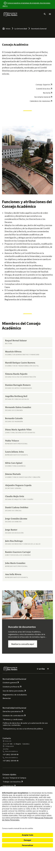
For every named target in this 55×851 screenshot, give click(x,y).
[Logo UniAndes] (11, 14)
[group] (27, 342)
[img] (11, 14)
